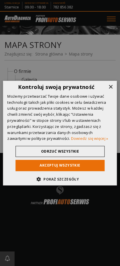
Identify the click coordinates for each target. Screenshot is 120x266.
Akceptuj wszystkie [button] (60, 165)
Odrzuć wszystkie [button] (60, 151)
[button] (60, 179)
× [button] (110, 87)
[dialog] (60, 133)
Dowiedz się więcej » (89, 138)
